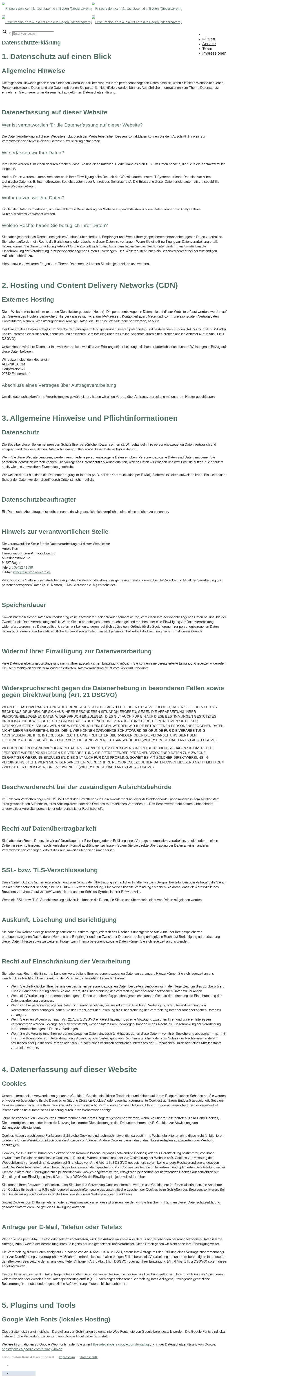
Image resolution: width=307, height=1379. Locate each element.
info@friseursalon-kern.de (32, 572)
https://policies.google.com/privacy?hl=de (32, 1349)
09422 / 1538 (23, 567)
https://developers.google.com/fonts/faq (120, 1344)
